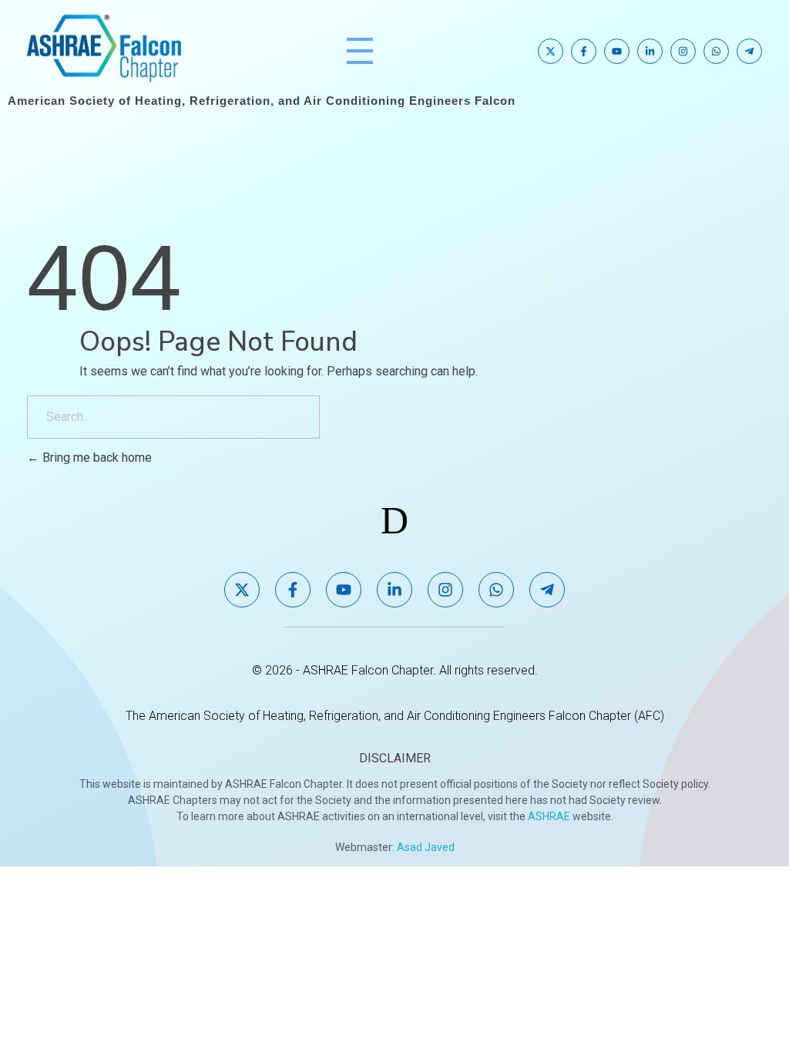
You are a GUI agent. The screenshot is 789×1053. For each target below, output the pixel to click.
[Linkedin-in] (650, 51)
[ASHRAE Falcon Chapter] (104, 48)
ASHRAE (549, 816)
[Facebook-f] (583, 51)
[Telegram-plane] (749, 51)
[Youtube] (617, 51)
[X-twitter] (550, 51)
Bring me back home (95, 457)
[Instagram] (683, 51)
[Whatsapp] (716, 51)
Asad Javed (426, 847)
